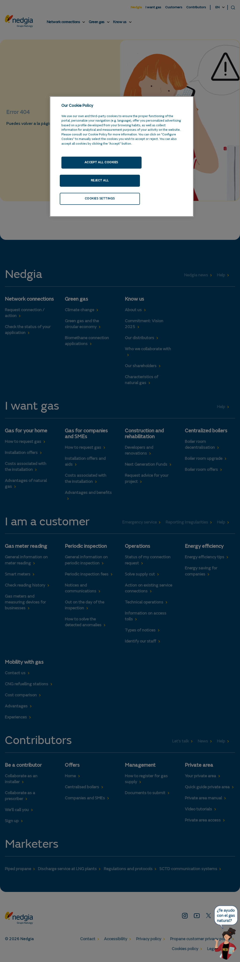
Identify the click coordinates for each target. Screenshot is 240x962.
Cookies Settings (100, 198)
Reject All (100, 180)
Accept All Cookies (101, 162)
